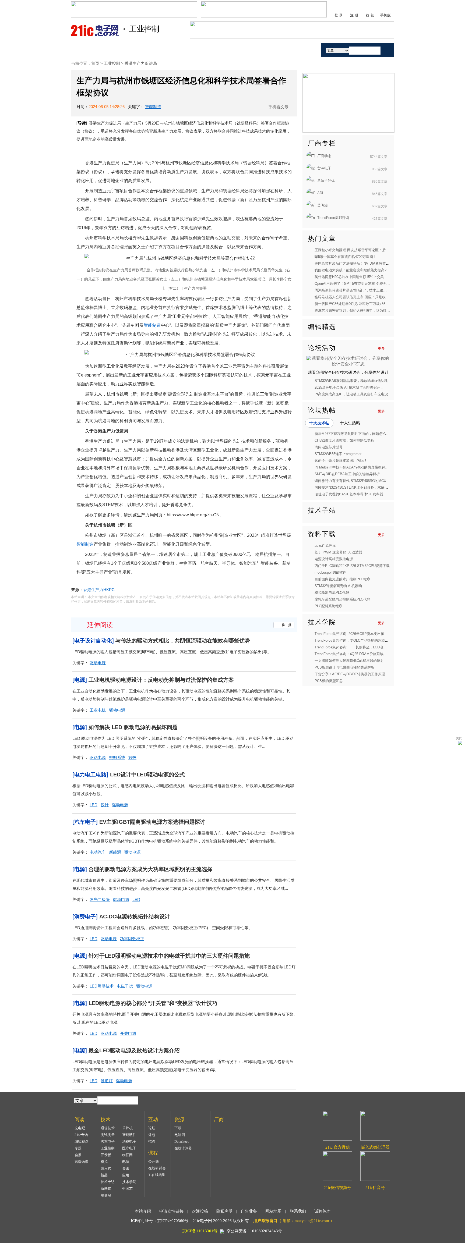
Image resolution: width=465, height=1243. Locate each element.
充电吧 (80, 1128)
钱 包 (370, 15)
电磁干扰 (125, 986)
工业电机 (98, 710)
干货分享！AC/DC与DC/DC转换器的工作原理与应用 (355, 674)
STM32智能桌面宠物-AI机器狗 (338, 586)
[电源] (79, 680)
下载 (177, 1128)
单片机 (127, 1128)
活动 (302, 49)
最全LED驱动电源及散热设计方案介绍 (134, 1050)
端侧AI (106, 1195)
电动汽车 (98, 852)
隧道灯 (107, 1080)
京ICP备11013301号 (199, 1231)
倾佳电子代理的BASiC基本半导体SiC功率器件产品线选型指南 (363, 494)
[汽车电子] (85, 822)
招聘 (151, 1141)
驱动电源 (98, 662)
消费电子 (129, 1141)
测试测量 (108, 1135)
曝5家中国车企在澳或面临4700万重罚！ (345, 257)
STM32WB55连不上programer (338, 454)
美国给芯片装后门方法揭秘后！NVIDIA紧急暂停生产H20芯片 (362, 263)
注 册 (354, 15)
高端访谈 (82, 1162)
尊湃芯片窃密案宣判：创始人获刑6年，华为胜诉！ (354, 310)
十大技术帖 (319, 423)
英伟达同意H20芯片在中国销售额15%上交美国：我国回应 (360, 277)
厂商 (276, 49)
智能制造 (153, 106)
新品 (104, 1175)
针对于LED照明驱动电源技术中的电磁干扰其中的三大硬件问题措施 (169, 956)
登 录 (338, 15)
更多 (381, 348)
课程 (214, 49)
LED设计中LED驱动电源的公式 (147, 774)
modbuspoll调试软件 (330, 572)
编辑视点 (82, 1141)
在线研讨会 (157, 1168)
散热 (132, 757)
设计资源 (245, 49)
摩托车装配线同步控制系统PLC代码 (342, 599)
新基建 (106, 1189)
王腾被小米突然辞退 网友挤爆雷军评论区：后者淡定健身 (359, 250)
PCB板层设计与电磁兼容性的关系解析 (344, 667)
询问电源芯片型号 (329, 447)
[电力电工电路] (90, 774)
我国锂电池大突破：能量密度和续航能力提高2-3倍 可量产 (359, 270)
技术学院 (129, 1182)
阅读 (152, 49)
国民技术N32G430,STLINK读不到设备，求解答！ (353, 487)
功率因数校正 (132, 938)
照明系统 (117, 757)
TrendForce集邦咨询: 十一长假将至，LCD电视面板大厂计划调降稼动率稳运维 (375, 647)
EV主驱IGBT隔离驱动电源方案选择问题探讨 (152, 822)
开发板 (106, 1155)
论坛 (151, 1128)
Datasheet (181, 1141)
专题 (78, 1148)
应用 (125, 1175)
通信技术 (108, 1128)
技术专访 (108, 1182)
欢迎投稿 (200, 1211)
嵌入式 (106, 1168)
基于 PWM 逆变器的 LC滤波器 (338, 552)
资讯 (125, 1168)
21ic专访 (81, 1135)
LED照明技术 (102, 986)
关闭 (459, 738)
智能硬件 (129, 1135)
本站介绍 (143, 1211)
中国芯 (127, 1189)
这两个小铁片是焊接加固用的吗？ (341, 461)
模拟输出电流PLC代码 (332, 593)
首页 (90, 49)
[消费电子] (85, 916)
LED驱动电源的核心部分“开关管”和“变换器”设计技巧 (153, 1003)
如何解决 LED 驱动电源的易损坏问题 (133, 727)
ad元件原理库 (325, 546)
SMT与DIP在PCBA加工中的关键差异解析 (347, 474)
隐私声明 (224, 1211)
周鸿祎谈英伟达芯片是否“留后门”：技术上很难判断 (354, 290)
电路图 (179, 1135)
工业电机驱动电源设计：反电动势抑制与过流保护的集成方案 (161, 680)
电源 (125, 1162)
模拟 (104, 1162)
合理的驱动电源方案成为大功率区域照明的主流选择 (150, 869)
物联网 (127, 1155)
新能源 (115, 852)
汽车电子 (108, 1141)
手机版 (385, 15)
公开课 (153, 1161)
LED (93, 804)
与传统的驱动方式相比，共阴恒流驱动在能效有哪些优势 (182, 641)
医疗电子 (129, 1148)
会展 (78, 1155)
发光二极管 (100, 899)
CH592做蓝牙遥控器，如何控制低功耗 (344, 440)
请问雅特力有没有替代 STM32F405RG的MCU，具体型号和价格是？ (368, 481)
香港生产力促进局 (141, 63)
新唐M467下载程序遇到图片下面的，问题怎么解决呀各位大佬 (363, 434)
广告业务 (249, 1211)
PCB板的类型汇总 (329, 681)
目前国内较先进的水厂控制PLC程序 (342, 579)
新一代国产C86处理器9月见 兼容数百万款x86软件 (353, 304)
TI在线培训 (156, 1175)
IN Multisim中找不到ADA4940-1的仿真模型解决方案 (355, 467)
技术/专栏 (121, 49)
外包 (151, 1135)
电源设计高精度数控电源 (334, 559)
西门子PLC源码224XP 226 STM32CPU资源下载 (352, 566)
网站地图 (273, 1211)
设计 (105, 804)
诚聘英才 (322, 1211)
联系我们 (298, 1211)
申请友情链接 (171, 1211)
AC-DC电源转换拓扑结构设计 (134, 916)
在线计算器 (183, 1148)
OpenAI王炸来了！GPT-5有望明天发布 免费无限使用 (356, 284)
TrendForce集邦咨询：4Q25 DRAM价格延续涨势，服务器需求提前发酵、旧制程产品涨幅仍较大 (389, 654)
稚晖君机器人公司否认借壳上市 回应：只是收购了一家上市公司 (364, 297)
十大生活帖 (350, 422)
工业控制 (112, 63)
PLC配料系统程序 (328, 606)
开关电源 (128, 1033)
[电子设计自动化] (93, 641)
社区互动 (183, 49)
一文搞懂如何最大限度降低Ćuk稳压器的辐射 (349, 661)
